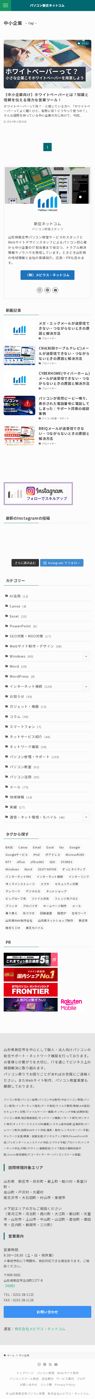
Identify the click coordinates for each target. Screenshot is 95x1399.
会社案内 (47, 1379)
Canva (18, 606)
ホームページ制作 (55, 906)
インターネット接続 (31, 686)
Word (18, 666)
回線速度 (46, 913)
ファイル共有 (40, 898)
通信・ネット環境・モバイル (37, 817)
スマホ (45, 884)
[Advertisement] (47, 464)
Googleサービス (17, 854)
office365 (37, 862)
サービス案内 (65, 1379)
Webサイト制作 (68, 1373)
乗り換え (11, 913)
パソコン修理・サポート (34, 756)
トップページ (25, 1373)
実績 (17, 807)
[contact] (55, 290)
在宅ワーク (79, 913)
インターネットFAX (18, 876)
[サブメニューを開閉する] (86, 656)
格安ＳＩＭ (13, 928)
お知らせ (21, 696)
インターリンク (79, 876)
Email (37, 847)
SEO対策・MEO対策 (30, 636)
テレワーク (13, 891)
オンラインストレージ (20, 884)
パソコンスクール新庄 (24, 1379)
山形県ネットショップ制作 (55, 920)
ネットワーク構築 (28, 746)
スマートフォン (25, 726)
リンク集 (46, 1385)
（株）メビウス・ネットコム (47, 275)
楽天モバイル (34, 928)
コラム (19, 716)
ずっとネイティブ (74, 869)
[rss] (50, 1364)
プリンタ (11, 906)
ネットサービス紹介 (30, 736)
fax (61, 847)
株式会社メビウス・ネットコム (40, 1328)
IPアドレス (53, 854)
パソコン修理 (45, 1373)
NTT (8, 862)
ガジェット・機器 (28, 706)
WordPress (22, 676)
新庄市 (83, 920)
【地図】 (10, 1286)
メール (19, 786)
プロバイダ (30, 906)
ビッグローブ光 (16, 898)
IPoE (36, 854)
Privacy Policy (65, 1385)
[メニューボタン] (5, 5)
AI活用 (19, 596)
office (21, 862)
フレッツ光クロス (66, 898)
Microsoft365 (75, 854)
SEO (52, 862)
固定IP (61, 913)
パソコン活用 (24, 776)
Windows (21, 656)
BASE (9, 847)
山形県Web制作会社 (19, 920)
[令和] (70, 543)
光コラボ (29, 913)
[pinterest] (47, 290)
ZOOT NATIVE (47, 869)
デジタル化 (33, 891)
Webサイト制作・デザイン (36, 646)
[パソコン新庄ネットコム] (48, 5)
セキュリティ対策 (66, 884)
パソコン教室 (24, 766)
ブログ (81, 1379)
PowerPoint (23, 625)
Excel (18, 616)
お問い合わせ (28, 1385)
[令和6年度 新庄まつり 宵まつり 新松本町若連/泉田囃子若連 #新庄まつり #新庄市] (25, 543)
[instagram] (40, 290)
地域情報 (21, 796)
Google (74, 847)
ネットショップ (56, 891)
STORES (66, 862)
